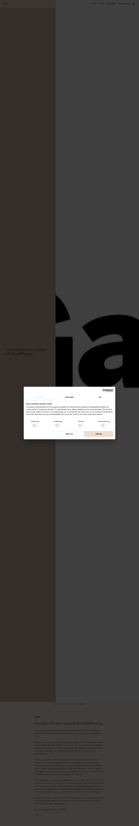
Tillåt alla (98, 434)
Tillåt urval (69, 434)
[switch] (58, 425)
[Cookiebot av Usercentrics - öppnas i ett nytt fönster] (104, 390)
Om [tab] (100, 397)
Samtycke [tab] (39, 397)
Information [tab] (69, 397)
